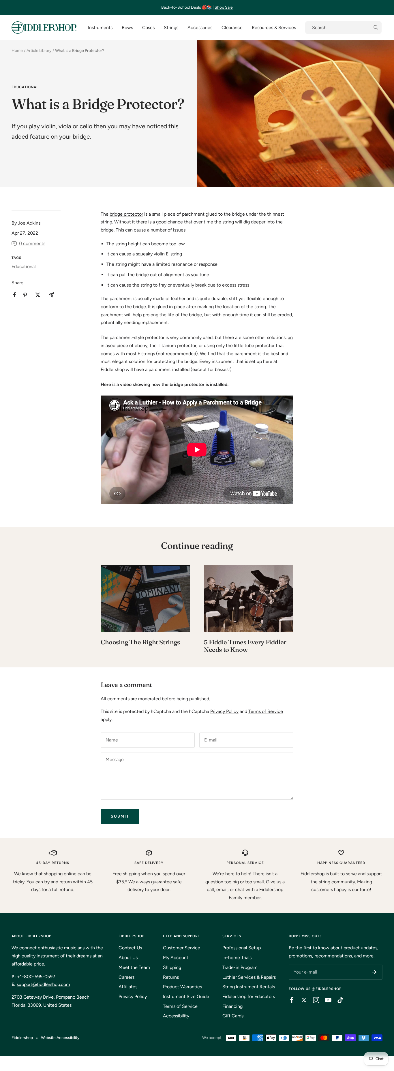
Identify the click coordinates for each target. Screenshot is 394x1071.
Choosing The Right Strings (140, 642)
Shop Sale (224, 7)
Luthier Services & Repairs (249, 977)
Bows (127, 27)
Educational (25, 87)
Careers (126, 977)
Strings (171, 27)
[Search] (343, 27)
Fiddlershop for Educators (248, 996)
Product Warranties (182, 986)
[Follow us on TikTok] (337, 1000)
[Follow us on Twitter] (301, 1000)
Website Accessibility (60, 1037)
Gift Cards (232, 1016)
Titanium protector (177, 345)
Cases (148, 27)
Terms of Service (265, 711)
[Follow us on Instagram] (313, 1000)
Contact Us (130, 947)
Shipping (172, 967)
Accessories (199, 27)
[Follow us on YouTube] (325, 1000)
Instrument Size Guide (186, 996)
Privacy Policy (224, 711)
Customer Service (181, 947)
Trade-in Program (240, 967)
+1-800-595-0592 (36, 976)
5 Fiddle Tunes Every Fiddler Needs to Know (245, 646)
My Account (175, 957)
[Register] (374, 972)
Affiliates (128, 986)
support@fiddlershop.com (43, 984)
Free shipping (126, 873)
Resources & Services (274, 27)
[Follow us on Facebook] (289, 1000)
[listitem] (14, 294)
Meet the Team (134, 967)
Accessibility (176, 1016)
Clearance (232, 27)
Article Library (39, 50)
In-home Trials (237, 957)
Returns (171, 977)
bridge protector (126, 214)
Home (17, 50)
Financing (232, 1006)
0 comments (32, 243)
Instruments (100, 27)
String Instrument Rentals (248, 986)
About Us (128, 957)
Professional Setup (241, 947)
